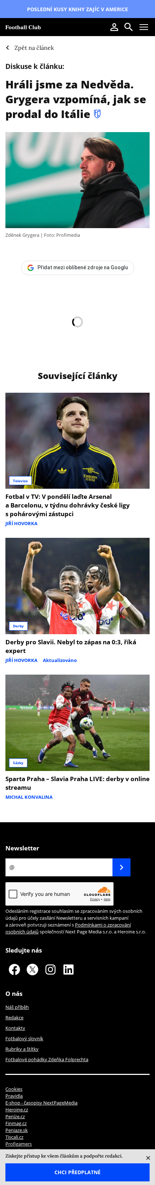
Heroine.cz (16, 1109)
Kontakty (15, 1028)
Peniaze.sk (16, 1130)
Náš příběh (17, 1007)
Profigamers (18, 1144)
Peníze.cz (15, 1116)
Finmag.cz (16, 1123)
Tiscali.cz (14, 1137)
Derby (18, 625)
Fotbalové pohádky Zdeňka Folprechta (46, 1059)
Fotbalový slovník (24, 1038)
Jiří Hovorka (21, 523)
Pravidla (14, 1096)
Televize (20, 480)
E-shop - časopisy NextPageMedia (41, 1102)
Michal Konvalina (29, 797)
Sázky (18, 762)
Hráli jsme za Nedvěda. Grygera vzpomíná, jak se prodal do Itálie (75, 99)
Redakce (14, 1017)
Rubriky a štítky (22, 1049)
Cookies (13, 1089)
